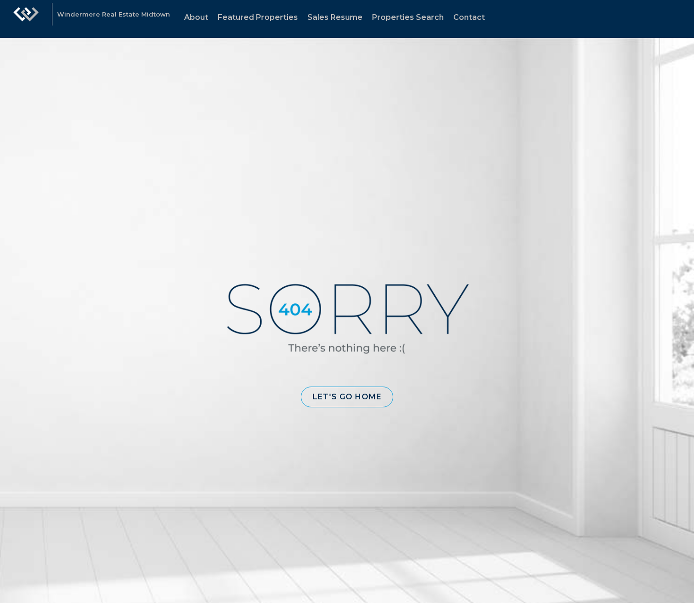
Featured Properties (258, 17)
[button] (347, 397)
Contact (469, 17)
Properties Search (408, 17)
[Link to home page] (26, 19)
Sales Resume (335, 17)
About (196, 17)
